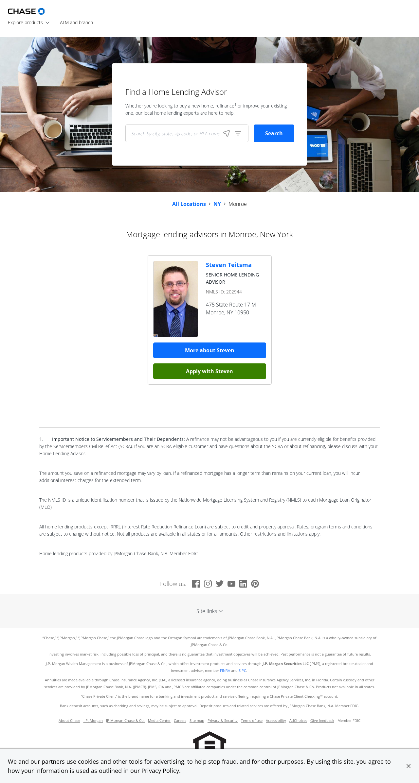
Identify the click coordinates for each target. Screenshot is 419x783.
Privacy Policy (160, 771)
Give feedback (322, 720)
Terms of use (252, 720)
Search (274, 133)
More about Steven (209, 350)
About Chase (69, 720)
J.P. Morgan (93, 720)
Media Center (159, 720)
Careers (180, 720)
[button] (408, 766)
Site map (197, 720)
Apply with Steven (209, 371)
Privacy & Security (223, 720)
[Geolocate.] (226, 133)
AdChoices (298, 720)
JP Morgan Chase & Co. (125, 720)
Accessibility (276, 720)
